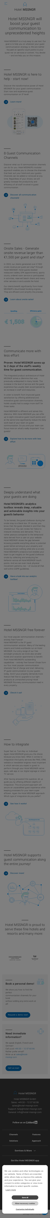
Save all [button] (25, 1197)
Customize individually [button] (25, 1209)
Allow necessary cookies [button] (25, 1203)
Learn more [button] (11, 1190)
